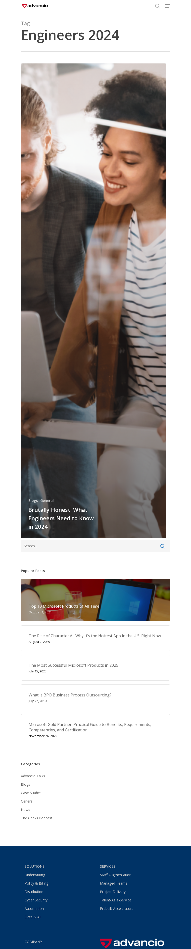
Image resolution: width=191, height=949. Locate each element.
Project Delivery (113, 891)
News (25, 809)
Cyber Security (36, 900)
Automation (34, 908)
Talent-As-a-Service (115, 900)
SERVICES (107, 866)
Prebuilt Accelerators (116, 908)
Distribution (34, 891)
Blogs (33, 500)
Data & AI (33, 917)
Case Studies (31, 792)
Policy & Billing (36, 883)
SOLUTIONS (35, 866)
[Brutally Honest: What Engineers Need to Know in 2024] (93, 300)
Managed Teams (113, 883)
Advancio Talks (33, 776)
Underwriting (35, 874)
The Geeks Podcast (36, 818)
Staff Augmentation (115, 874)
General (47, 500)
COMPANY (33, 941)
